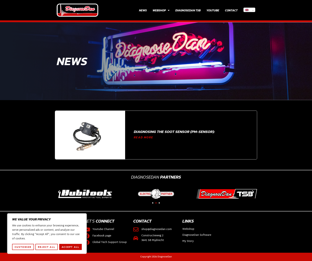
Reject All (46, 247)
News (143, 10)
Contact (231, 10)
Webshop (159, 10)
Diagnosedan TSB (188, 10)
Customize (23, 247)
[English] (249, 10)
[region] (47, 233)
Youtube (212, 10)
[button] (59, 192)
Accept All (70, 247)
